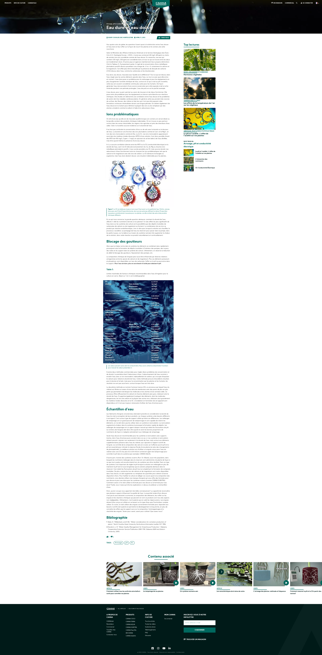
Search (296, 3)
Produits (8, 3)
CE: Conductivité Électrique (205, 168)
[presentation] (221, 571)
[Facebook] (3, 15)
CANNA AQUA (130, 624)
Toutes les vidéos (150, 624)
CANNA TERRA (130, 621)
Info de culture (19, 3)
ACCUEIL (110, 609)
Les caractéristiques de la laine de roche (231, 591)
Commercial (289, 3)
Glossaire (148, 635)
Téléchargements (150, 630)
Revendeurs (277, 3)
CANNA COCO (130, 618)
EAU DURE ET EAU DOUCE (136, 608)
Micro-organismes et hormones (196, 72)
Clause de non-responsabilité (167, 652)
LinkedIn (169, 648)
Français (317, 3)
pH (126, 543)
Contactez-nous (111, 634)
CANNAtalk (32, 3)
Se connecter (308, 3)
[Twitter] (3, 20)
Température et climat (192, 100)
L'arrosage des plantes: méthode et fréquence (269, 591)
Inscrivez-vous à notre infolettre (195, 616)
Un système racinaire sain (189, 591)
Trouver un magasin (196, 639)
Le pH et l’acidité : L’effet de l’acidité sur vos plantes (196, 135)
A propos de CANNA (112, 616)
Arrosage (118, 543)
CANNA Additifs (131, 636)
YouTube (164, 648)
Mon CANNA (169, 615)
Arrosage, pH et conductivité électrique (199, 131)
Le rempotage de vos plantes (153, 591)
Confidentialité (180, 652)
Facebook (152, 648)
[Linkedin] (3, 24)
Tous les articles (150, 621)
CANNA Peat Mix (131, 630)
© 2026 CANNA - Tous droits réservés (147, 652)
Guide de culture (150, 627)
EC (132, 543)
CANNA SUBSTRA (131, 627)
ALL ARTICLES (122, 608)
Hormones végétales (193, 75)
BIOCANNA (129, 633)
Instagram (158, 648)
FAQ (146, 632)
